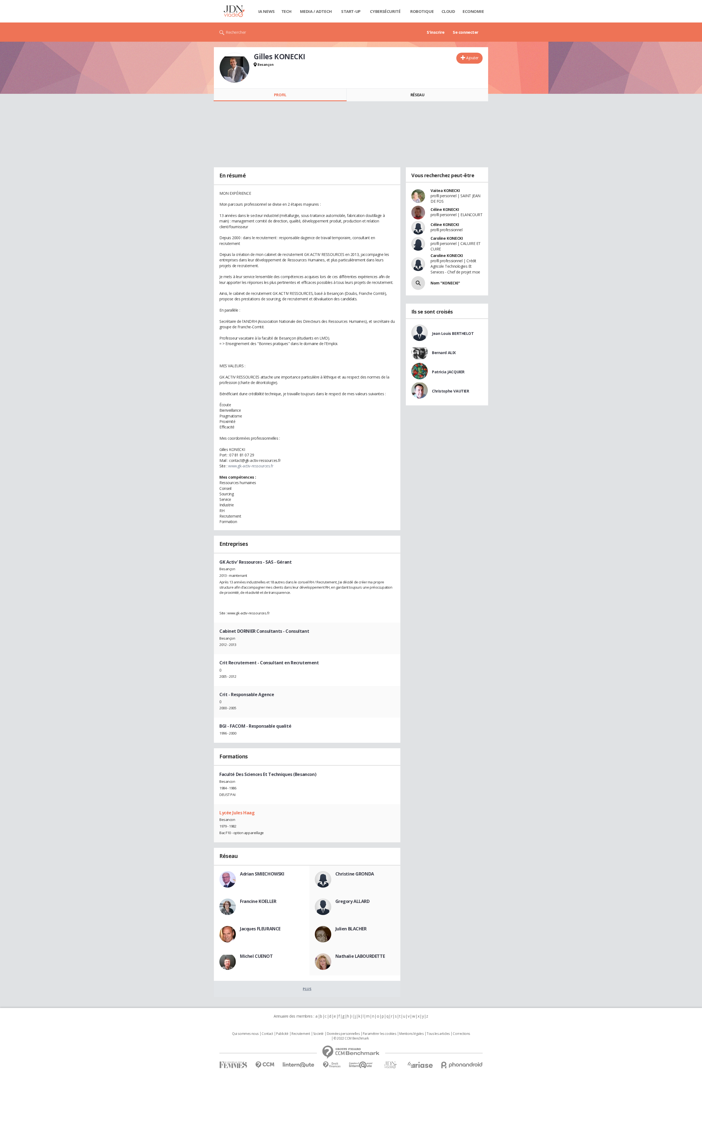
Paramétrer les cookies (379, 1034)
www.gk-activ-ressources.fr (250, 465)
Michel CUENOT (256, 956)
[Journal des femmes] (233, 1064)
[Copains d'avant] (361, 1064)
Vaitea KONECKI (445, 190)
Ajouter (472, 57)
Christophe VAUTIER (450, 391)
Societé (318, 1034)
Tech (286, 11)
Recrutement (300, 1034)
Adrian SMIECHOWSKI (262, 874)
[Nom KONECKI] (418, 283)
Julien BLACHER (351, 929)
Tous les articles (438, 1034)
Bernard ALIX (444, 352)
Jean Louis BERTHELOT (453, 333)
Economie (473, 11)
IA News (266, 11)
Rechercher (236, 32)
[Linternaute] (299, 1065)
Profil (280, 94)
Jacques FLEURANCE (260, 929)
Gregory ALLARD (352, 901)
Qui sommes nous (245, 1034)
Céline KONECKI (445, 209)
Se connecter (466, 32)
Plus (307, 988)
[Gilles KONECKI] (234, 68)
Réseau (417, 94)
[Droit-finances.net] (332, 1064)
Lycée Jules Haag (236, 813)
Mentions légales (411, 1034)
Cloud (448, 11)
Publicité (282, 1034)
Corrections (461, 1034)
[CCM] (264, 1064)
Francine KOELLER (258, 901)
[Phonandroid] (462, 1064)
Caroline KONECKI (447, 238)
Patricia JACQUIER (448, 371)
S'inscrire (436, 32)
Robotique (422, 11)
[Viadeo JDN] (390, 1064)
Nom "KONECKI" (445, 283)
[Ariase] (420, 1065)
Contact (267, 1034)
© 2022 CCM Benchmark (351, 1038)
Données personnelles (343, 1034)
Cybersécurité (385, 11)
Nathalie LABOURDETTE (360, 956)
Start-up (351, 11)
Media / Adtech (316, 11)
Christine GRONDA (354, 874)
